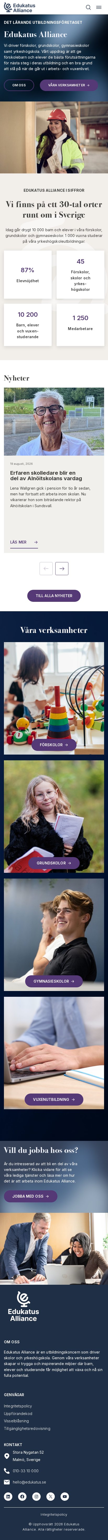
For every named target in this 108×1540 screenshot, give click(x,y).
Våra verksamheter (66, 85)
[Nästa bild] (61, 568)
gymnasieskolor (51, 981)
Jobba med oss (28, 1196)
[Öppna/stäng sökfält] (88, 7)
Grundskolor (51, 863)
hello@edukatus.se (29, 1482)
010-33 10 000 (26, 1471)
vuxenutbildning (51, 1099)
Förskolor (51, 745)
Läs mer (19, 542)
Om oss (19, 85)
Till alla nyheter (54, 595)
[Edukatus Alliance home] (19, 7)
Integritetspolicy (54, 1514)
